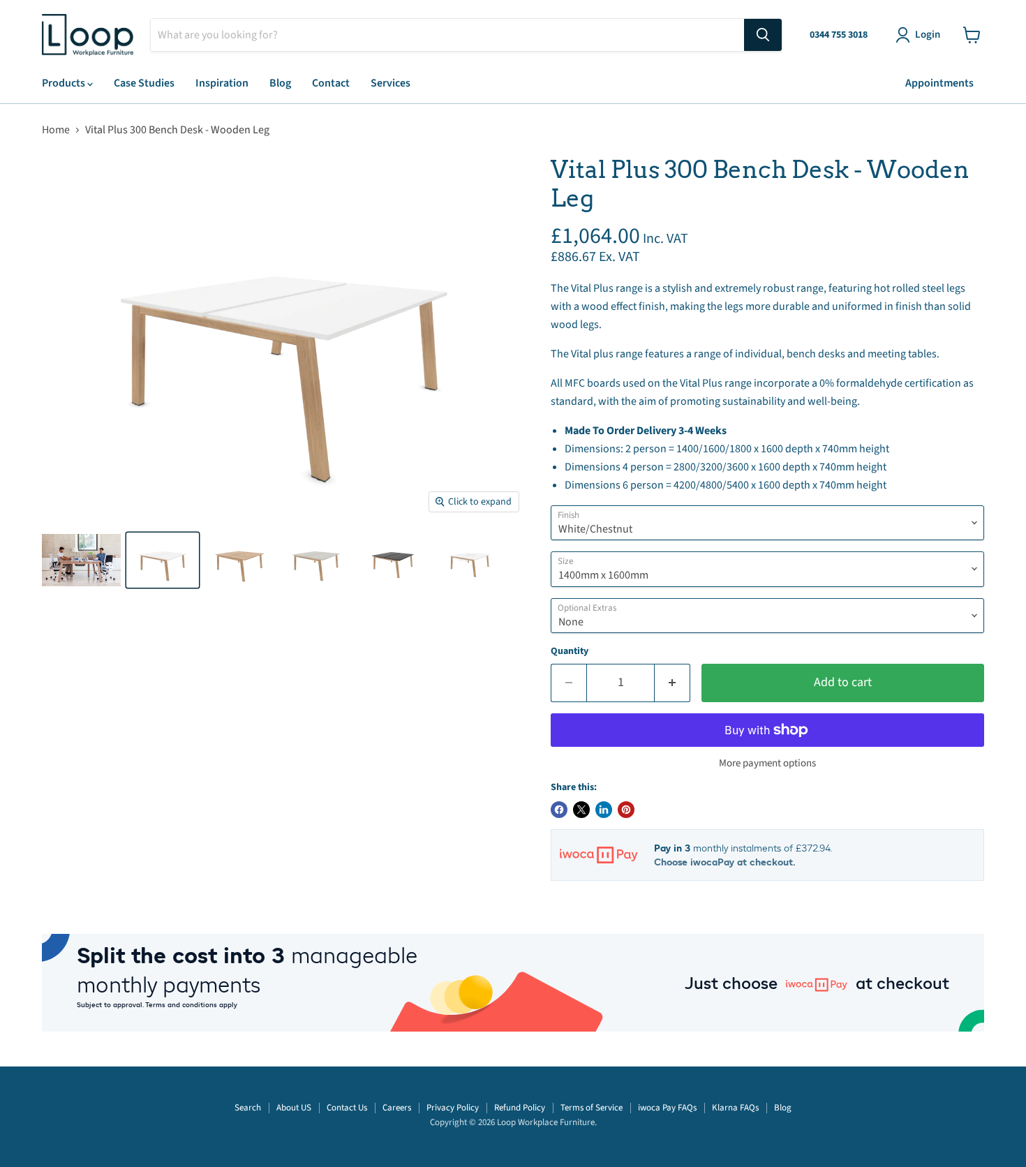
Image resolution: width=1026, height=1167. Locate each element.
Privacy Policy (452, 1107)
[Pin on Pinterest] (626, 809)
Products (64, 83)
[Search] (763, 35)
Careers (396, 1107)
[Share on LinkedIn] (603, 809)
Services (390, 83)
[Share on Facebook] (559, 809)
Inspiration (221, 83)
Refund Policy (519, 1107)
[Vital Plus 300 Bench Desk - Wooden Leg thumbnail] (81, 560)
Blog (280, 83)
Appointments (939, 83)
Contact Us (347, 1107)
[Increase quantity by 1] (672, 683)
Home (56, 130)
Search (248, 1107)
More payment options (767, 763)
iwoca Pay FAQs (667, 1107)
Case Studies (144, 83)
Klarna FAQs (735, 1107)
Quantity (569, 651)
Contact (331, 83)
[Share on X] (581, 809)
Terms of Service (591, 1107)
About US (293, 1107)
